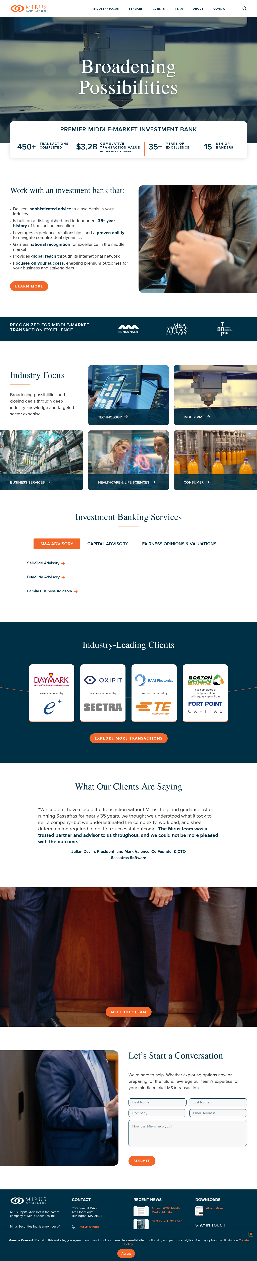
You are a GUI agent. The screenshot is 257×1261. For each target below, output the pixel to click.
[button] (251, 1234)
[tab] (57, 543)
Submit (142, 1160)
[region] (128, 837)
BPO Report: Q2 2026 (167, 1221)
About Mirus (214, 1208)
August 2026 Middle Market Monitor (166, 1210)
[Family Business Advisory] (128, 591)
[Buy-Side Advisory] (128, 577)
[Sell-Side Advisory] (128, 563)
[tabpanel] (128, 577)
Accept (126, 1253)
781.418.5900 (89, 1227)
